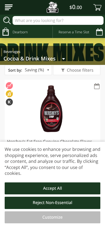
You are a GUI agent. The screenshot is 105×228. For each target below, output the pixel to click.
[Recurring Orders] (97, 86)
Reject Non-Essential (52, 202)
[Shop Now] (9, 7)
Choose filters (80, 70)
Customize (52, 217)
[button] (52, 126)
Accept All (52, 188)
